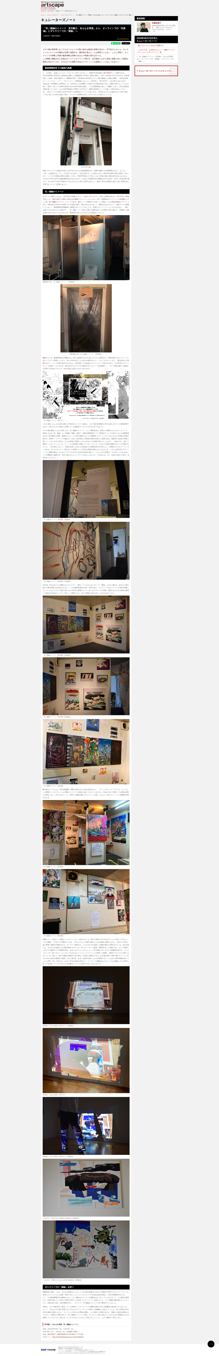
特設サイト (47, 358)
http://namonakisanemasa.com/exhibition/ (68, 1337)
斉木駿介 (122, 199)
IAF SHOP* (107, 73)
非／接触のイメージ (56, 202)
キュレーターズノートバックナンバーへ (155, 71)
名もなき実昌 (73, 199)
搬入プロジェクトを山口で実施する (150, 45)
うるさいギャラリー (90, 196)
